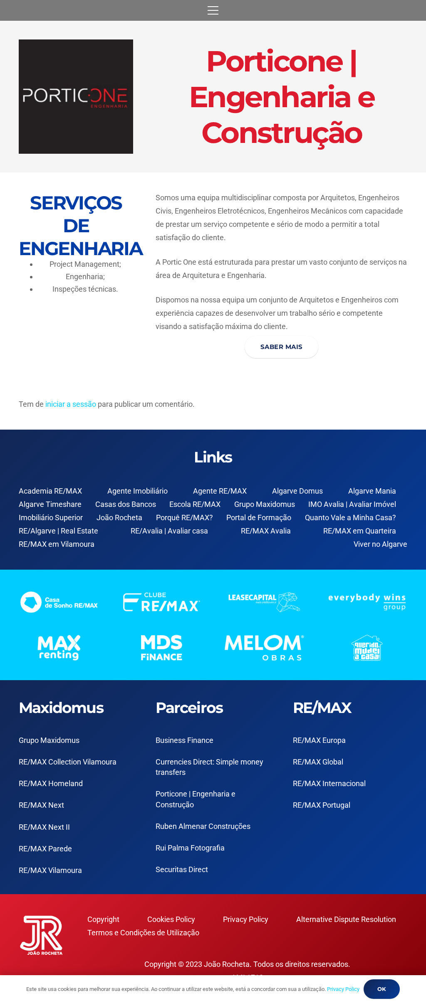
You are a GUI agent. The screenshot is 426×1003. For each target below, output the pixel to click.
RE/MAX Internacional (329, 783)
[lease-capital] (264, 602)
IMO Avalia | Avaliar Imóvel (352, 504)
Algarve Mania (372, 491)
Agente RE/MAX (220, 491)
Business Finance (184, 740)
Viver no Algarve (380, 544)
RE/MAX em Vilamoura (56, 544)
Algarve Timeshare (50, 504)
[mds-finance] (161, 647)
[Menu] (213, 10)
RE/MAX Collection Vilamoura (67, 761)
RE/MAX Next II (44, 827)
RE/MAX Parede (45, 848)
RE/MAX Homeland (51, 783)
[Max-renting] (59, 647)
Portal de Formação (258, 517)
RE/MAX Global (318, 761)
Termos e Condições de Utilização (143, 932)
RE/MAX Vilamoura (50, 870)
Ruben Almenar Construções (203, 826)
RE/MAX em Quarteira (359, 530)
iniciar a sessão (70, 404)
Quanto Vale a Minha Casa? (350, 517)
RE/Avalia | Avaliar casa (169, 530)
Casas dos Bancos (125, 504)
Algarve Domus (297, 491)
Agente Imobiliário (137, 491)
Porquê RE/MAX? (184, 517)
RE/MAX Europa (319, 740)
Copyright (103, 919)
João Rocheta (119, 517)
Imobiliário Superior (51, 517)
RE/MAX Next (41, 805)
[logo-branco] (367, 602)
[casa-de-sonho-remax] (59, 602)
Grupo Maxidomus (264, 504)
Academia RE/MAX (50, 491)
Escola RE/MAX (194, 504)
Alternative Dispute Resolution (346, 919)
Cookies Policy (171, 919)
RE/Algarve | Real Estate (58, 530)
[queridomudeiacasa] (367, 647)
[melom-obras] (264, 647)
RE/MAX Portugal (321, 805)
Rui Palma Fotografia (190, 847)
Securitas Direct (182, 869)
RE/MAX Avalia (266, 530)
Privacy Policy (245, 919)
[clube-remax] (161, 602)
